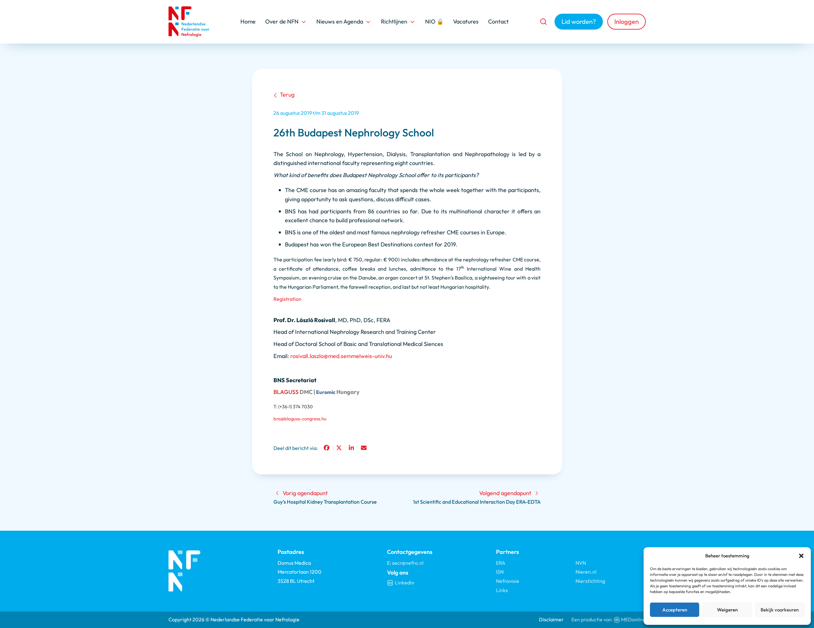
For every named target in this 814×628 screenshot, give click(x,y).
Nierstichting (590, 581)
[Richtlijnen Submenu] (412, 21)
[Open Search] (543, 22)
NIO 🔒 (434, 21)
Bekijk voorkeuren (780, 610)
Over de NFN (282, 21)
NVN (581, 563)
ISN (500, 572)
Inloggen (626, 21)
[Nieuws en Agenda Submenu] (368, 21)
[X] (339, 448)
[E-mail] (364, 448)
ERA (500, 563)
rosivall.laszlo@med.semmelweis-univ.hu (341, 356)
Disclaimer (551, 619)
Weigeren (727, 610)
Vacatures (466, 21)
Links (502, 590)
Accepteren (674, 610)
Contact (498, 21)
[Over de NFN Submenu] (303, 21)
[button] (801, 556)
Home (248, 21)
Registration (287, 299)
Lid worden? (579, 21)
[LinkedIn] (351, 448)
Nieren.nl (586, 572)
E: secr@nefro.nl (405, 563)
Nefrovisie (507, 581)
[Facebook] (326, 448)
